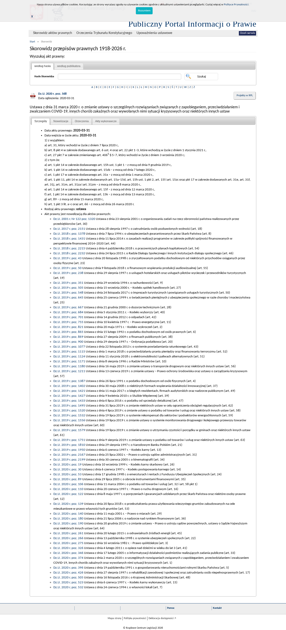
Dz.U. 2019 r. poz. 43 (67, 258)
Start (32, 41)
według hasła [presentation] (42, 66)
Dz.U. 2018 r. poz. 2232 (69, 253)
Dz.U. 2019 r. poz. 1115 (69, 351)
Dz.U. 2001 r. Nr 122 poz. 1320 (74, 219)
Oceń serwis (247, 33)
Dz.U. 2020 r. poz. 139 (68, 504)
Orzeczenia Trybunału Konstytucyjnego (104, 33)
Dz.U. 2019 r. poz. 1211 (69, 371)
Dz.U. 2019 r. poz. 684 (68, 312)
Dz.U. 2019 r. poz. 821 (68, 327)
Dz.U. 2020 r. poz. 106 (68, 484)
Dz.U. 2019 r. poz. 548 (68, 292)
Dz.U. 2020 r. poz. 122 (68, 494)
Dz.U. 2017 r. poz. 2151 (69, 229)
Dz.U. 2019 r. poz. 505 (68, 288)
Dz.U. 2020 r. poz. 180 (68, 518)
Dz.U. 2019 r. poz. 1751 (69, 440)
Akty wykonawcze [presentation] (106, 121)
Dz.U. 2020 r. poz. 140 (68, 513)
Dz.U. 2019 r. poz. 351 (68, 283)
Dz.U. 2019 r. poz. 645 (68, 297)
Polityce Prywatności (236, 4)
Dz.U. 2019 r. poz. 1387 (69, 381)
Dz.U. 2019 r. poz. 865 (68, 332)
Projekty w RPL (245, 95)
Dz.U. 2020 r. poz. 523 (68, 582)
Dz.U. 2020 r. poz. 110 (68, 489)
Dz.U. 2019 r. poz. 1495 (69, 405)
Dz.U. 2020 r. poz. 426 (68, 572)
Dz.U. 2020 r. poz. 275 (68, 543)
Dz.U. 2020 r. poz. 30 (67, 469)
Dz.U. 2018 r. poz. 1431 (69, 238)
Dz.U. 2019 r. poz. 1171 (69, 361)
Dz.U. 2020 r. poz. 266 (68, 538)
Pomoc (171, 608)
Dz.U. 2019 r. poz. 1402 (69, 386)
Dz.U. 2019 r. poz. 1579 (69, 430)
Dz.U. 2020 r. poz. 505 (68, 577)
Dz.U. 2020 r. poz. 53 (67, 474)
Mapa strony (114, 618)
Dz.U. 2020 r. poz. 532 (68, 587)
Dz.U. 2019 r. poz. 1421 (69, 391)
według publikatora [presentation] (68, 66)
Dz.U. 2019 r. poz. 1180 (69, 366)
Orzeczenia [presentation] (82, 121)
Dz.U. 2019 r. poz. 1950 (69, 450)
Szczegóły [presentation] (40, 121)
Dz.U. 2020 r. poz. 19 (67, 464)
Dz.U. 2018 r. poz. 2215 (69, 248)
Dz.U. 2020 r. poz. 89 (67, 479)
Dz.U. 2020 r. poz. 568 (52, 94)
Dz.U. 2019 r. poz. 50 (67, 268)
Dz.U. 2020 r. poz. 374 (68, 558)
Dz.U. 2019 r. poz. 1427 (69, 396)
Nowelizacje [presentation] (60, 121)
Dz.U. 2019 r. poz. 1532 (69, 415)
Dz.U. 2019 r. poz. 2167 (69, 455)
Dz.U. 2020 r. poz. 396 (68, 568)
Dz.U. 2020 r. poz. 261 (68, 533)
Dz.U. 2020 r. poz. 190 (68, 523)
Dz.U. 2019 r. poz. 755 (68, 322)
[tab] (43, 66)
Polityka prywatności (135, 618)
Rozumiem (144, 10)
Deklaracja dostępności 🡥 (162, 618)
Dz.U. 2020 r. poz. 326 (68, 548)
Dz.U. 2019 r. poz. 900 (68, 342)
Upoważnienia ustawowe (154, 33)
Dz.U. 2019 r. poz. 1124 (69, 356)
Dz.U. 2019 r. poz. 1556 (69, 420)
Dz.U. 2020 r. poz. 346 (68, 553)
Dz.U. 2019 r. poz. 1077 (69, 346)
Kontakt (217, 608)
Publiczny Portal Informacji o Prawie (192, 23)
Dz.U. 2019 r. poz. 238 (68, 273)
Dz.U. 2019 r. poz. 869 (68, 337)
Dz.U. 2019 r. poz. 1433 (69, 401)
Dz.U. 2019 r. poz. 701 (68, 317)
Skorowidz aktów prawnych (52, 33)
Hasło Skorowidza (44, 76)
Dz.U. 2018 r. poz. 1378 (69, 234)
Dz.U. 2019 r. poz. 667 (68, 307)
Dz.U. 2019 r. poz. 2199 (69, 459)
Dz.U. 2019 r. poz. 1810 (69, 445)
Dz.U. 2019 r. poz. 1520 (69, 410)
